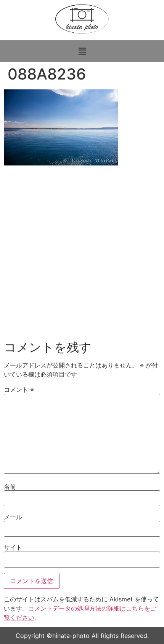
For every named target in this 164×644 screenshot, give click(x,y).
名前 (10, 486)
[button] (82, 51)
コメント (19, 389)
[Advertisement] (82, 255)
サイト (13, 547)
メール (13, 517)
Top (155, 633)
